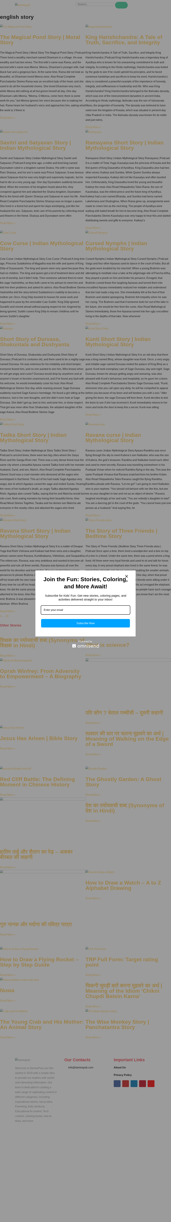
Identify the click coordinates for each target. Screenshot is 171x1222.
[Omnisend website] (85, 644)
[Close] (127, 576)
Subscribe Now (85, 623)
